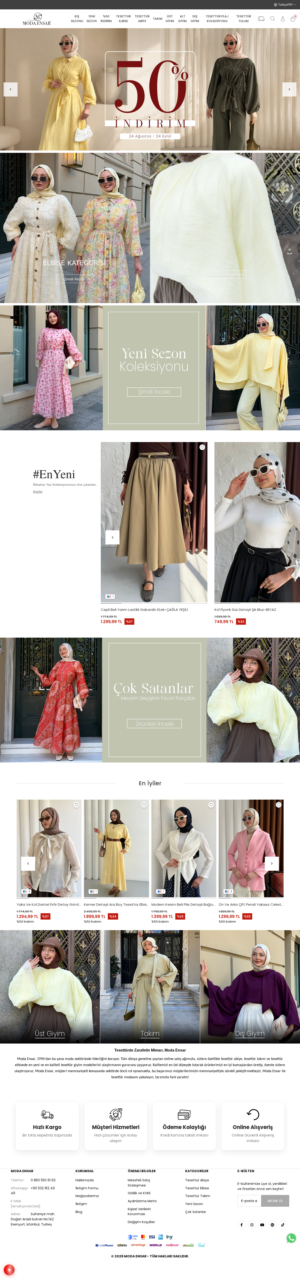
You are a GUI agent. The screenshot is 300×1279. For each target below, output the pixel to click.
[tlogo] (150, 1268)
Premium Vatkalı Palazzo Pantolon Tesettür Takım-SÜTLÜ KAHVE (251, 904)
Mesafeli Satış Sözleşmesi (139, 1183)
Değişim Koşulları (141, 1222)
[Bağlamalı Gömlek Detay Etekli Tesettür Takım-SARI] (183, 848)
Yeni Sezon (194, 1204)
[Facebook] (241, 1225)
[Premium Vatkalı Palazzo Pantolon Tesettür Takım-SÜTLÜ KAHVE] (251, 848)
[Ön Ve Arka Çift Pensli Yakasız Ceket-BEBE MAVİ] (116, 848)
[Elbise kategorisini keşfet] (75, 228)
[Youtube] (262, 1225)
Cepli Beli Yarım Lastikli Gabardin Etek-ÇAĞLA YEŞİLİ (144, 609)
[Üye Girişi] (283, 18)
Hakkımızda (84, 1180)
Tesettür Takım (197, 1196)
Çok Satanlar (195, 1212)
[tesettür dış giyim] (250, 987)
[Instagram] (252, 1225)
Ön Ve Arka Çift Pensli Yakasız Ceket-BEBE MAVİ (116, 904)
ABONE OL (275, 1200)
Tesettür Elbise (197, 1188)
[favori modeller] (150, 89)
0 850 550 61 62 (33, 1180)
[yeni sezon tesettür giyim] (150, 367)
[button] (111, 603)
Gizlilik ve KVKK (139, 1193)
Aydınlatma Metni (142, 1201)
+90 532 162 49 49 (33, 1191)
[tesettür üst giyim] (50, 987)
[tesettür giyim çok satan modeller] (150, 700)
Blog (78, 1212)
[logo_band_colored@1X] (150, 1237)
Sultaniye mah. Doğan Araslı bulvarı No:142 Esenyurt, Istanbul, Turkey (33, 1219)
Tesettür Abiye (197, 1180)
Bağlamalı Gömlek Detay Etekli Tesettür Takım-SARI (183, 904)
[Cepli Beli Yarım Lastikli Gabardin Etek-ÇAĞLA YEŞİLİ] (154, 522)
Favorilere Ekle (202, 447)
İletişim (81, 1204)
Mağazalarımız (87, 1196)
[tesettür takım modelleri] (150, 987)
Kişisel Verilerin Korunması (139, 1212)
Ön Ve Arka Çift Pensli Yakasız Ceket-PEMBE (49, 904)
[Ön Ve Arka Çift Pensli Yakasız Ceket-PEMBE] (49, 848)
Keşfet (37, 491)
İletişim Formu (86, 1188)
